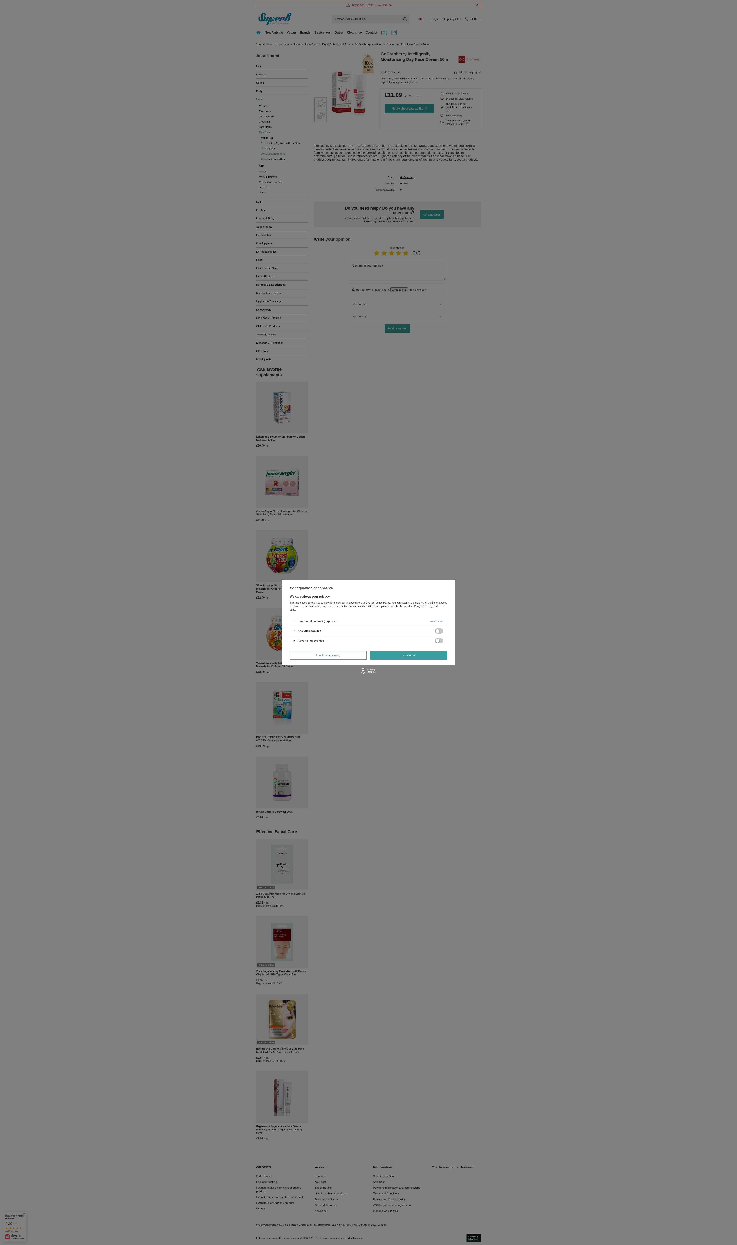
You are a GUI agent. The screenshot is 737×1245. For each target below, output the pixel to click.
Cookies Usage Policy (378, 602)
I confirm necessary (328, 655)
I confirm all (409, 655)
